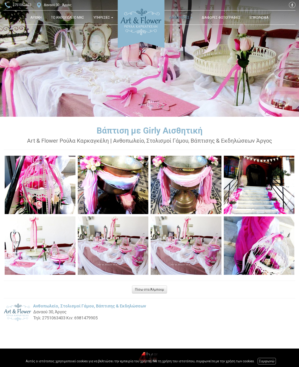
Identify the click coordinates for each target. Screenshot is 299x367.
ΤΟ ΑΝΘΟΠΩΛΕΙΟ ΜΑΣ (67, 17)
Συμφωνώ (266, 361)
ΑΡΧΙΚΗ (36, 17)
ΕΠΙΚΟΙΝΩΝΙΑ (259, 17)
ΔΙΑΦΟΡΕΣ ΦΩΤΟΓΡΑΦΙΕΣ (221, 17)
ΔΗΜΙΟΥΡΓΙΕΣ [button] (179, 17)
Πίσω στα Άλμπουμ (149, 289)
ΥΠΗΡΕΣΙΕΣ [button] (102, 17)
